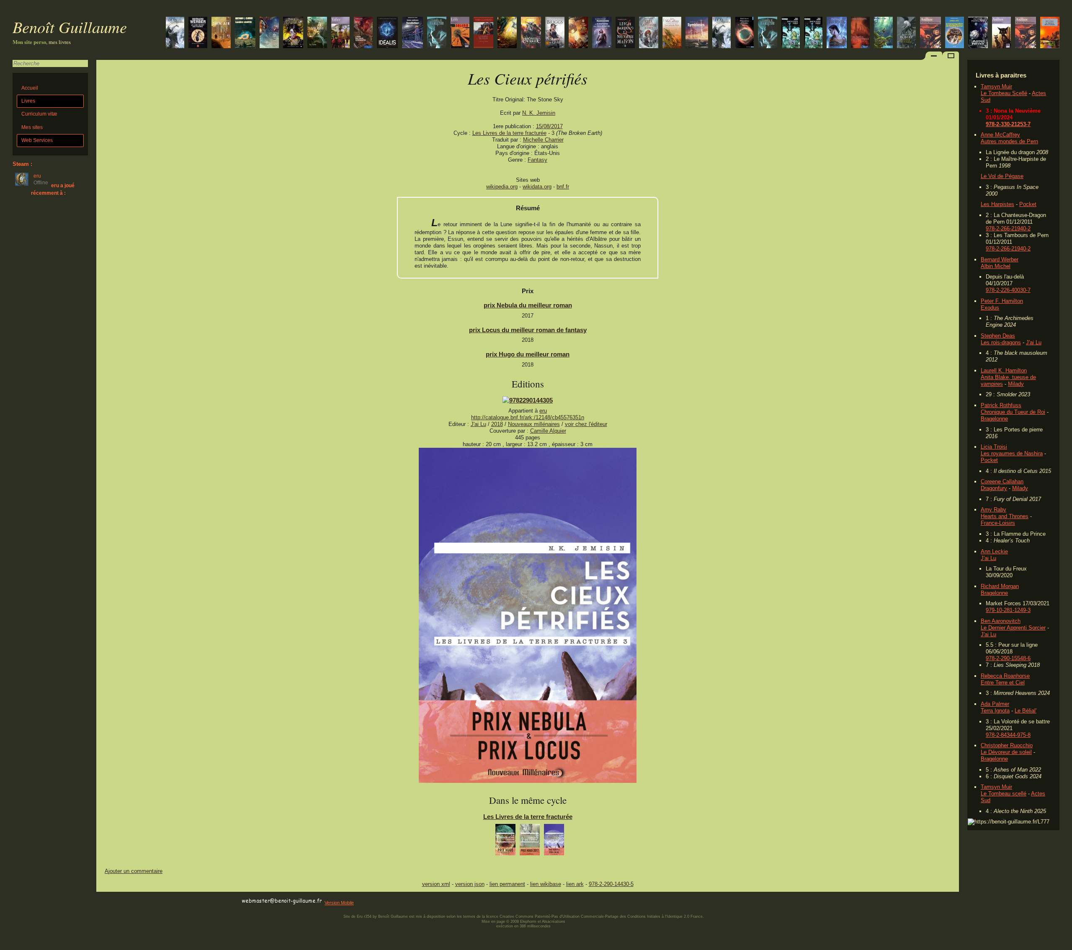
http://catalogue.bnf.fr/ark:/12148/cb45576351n (527, 417)
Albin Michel (995, 266)
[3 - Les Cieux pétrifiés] (554, 842)
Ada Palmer (995, 704)
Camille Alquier (548, 431)
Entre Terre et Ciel (1003, 682)
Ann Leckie (994, 551)
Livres (28, 100)
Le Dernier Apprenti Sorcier (1013, 628)
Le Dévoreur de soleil (1006, 752)
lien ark (575, 884)
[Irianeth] (531, 33)
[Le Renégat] (883, 33)
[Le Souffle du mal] (293, 33)
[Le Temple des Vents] (483, 33)
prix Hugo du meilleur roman (528, 354)
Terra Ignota (995, 710)
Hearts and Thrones (1004, 516)
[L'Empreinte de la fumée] (837, 33)
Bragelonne (994, 419)
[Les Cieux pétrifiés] (527, 781)
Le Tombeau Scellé (1004, 93)
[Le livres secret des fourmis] (197, 33)
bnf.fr (563, 186)
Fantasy (537, 160)
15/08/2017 (549, 126)
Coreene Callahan (1002, 481)
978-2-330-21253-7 (1008, 124)
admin (1064, 944)
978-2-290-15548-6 (1008, 658)
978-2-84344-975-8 (1008, 735)
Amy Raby (993, 509)
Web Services (37, 140)
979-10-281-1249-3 (1008, 610)
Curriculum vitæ (39, 113)
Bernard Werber (999, 259)
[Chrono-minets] (1001, 33)
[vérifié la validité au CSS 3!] (149, 901)
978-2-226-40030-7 (1008, 290)
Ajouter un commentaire (133, 871)
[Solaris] (460, 33)
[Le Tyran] (317, 33)
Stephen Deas (998, 336)
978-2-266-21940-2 (1008, 228)
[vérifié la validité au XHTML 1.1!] (113, 901)
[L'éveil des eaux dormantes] (363, 33)
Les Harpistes (997, 204)
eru (543, 411)
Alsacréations (553, 921)
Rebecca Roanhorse (1005, 676)
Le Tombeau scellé (1003, 793)
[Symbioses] (696, 33)
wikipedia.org (502, 186)
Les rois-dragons (1001, 342)
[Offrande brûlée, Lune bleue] (767, 33)
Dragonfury (994, 488)
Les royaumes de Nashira (1012, 453)
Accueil (29, 87)
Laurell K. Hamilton (1004, 370)
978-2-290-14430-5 (611, 884)
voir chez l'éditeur (586, 424)
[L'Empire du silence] (601, 33)
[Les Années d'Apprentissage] (860, 33)
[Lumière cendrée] (245, 33)
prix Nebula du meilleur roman (528, 305)
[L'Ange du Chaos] (906, 33)
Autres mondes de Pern (1009, 141)
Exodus (990, 308)
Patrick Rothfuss (1001, 405)
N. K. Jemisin (538, 113)
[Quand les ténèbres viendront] (813, 33)
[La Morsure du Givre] (554, 33)
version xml (436, 884)
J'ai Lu (1033, 342)
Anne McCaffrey (1000, 135)
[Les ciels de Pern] (671, 33)
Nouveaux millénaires (534, 424)
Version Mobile (339, 902)
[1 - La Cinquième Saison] (505, 842)
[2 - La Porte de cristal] (530, 842)
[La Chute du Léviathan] (578, 33)
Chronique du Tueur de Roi (1013, 412)
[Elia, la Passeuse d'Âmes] (648, 33)
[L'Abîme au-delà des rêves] (978, 33)
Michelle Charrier (543, 140)
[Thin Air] (221, 33)
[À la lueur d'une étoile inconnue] (387, 33)
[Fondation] (412, 33)
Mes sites (32, 127)
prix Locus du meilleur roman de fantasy (528, 329)
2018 (497, 424)
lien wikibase (545, 884)
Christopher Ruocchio (1007, 745)
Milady (1016, 384)
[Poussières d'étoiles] (744, 33)
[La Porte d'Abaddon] (507, 33)
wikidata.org (537, 186)
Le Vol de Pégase (1002, 176)
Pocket (1027, 204)
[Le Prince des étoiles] (1049, 33)
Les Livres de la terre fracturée (509, 133)
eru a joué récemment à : (53, 189)
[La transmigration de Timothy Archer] (954, 33)
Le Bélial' (1025, 710)
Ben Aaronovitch (1000, 621)
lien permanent (507, 884)
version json (469, 884)
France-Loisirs (998, 523)
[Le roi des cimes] (721, 33)
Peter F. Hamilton (1002, 301)
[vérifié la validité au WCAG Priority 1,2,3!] (186, 901)
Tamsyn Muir (996, 86)
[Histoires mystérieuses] (1025, 33)
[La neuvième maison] (625, 33)
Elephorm (528, 921)
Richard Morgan (1000, 586)
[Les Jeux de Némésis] (269, 33)
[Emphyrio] (340, 33)
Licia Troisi (994, 447)
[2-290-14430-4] (527, 400)
